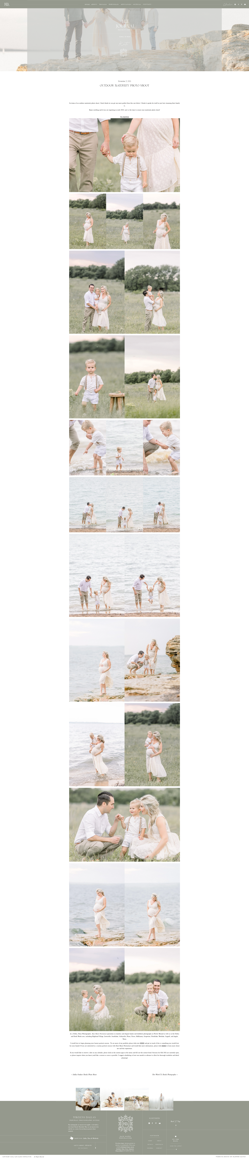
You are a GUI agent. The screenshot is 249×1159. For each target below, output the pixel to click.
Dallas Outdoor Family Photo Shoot (84, 1075)
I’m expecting (124, 117)
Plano (123, 1149)
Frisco (126, 1149)
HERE (142, 1043)
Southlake (118, 1149)
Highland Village (125, 1147)
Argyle (132, 1147)
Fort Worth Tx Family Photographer (164, 1075)
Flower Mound (119, 1150)
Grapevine (131, 1149)
